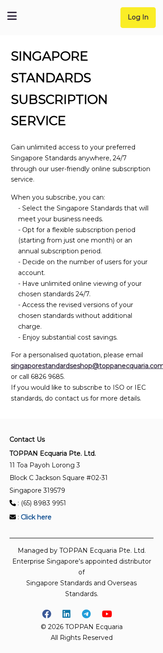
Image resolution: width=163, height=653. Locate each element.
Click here (36, 517)
